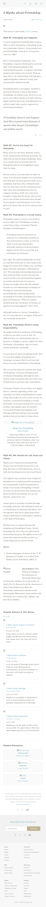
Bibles (6, 852)
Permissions (27, 896)
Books (6, 849)
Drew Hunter (38, 19)
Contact (26, 883)
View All (6, 616)
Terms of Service (9, 896)
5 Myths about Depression (16, 716)
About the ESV (9, 867)
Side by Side (23, 753)
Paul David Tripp (13, 691)
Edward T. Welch (23, 756)
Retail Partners (28, 849)
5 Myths (28, 31)
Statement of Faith (10, 888)
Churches (26, 855)
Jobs (5, 891)
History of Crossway (10, 885)
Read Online (8, 870)
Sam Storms (11, 627)
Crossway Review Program (32, 873)
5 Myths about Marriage (16, 688)
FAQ (25, 891)
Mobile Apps (8, 873)
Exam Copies (28, 875)
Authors (6, 857)
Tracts (6, 855)
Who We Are (8, 883)
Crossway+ (27, 857)
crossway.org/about (23, 804)
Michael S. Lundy (13, 719)
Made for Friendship (23, 428)
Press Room (27, 870)
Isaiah (23, 778)
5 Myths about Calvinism (16, 655)
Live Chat (27, 885)
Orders (26, 888)
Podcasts (26, 867)
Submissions (27, 893)
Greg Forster (11, 658)
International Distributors (31, 852)
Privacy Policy (8, 893)
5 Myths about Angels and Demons (20, 625)
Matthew (22, 766)
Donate (6, 860)
